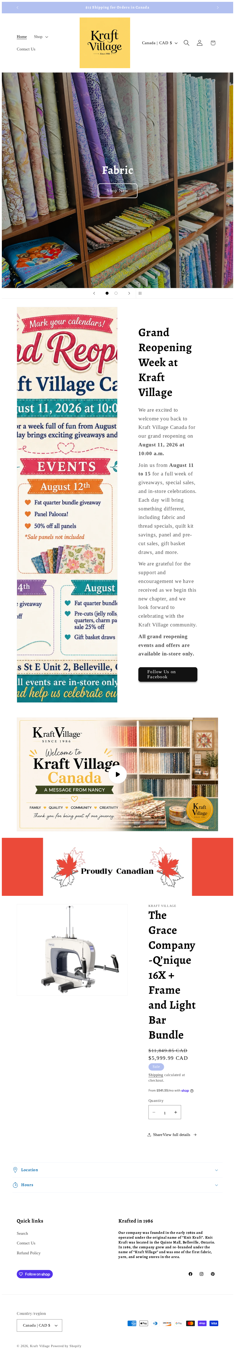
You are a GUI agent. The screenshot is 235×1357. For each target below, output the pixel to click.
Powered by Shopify (66, 1346)
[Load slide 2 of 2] (116, 293)
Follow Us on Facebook (161, 674)
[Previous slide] (94, 293)
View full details (176, 1134)
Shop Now (117, 190)
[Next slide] (129, 293)
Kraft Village (40, 1346)
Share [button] (157, 1134)
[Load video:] (117, 774)
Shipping (155, 1075)
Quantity (156, 1100)
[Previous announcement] (17, 7)
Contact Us (26, 1243)
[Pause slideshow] (141, 293)
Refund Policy (29, 1253)
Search (22, 1233)
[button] (41, 37)
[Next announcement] (218, 7)
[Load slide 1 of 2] (107, 293)
